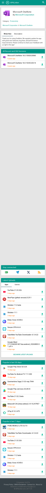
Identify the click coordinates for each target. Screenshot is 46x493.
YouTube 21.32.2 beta (15, 396)
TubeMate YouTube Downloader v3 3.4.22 (22, 335)
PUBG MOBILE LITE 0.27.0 (17, 426)
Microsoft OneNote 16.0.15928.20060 (21, 56)
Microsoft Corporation (24, 15)
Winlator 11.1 (12, 313)
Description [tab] (18, 34)
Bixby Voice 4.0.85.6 (15, 320)
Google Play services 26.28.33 (18, 389)
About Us (39, 484)
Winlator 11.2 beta (14, 305)
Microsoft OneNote (26, 25)
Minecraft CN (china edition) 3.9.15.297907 (23, 404)
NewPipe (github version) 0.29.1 (19, 298)
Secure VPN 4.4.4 (14, 327)
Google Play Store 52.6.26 (17, 367)
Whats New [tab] (7, 34)
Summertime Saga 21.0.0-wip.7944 (20, 382)
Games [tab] (17, 284)
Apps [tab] (6, 284)
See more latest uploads (23, 354)
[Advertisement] (23, 167)
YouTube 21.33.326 (14, 290)
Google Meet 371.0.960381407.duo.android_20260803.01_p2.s (23, 344)
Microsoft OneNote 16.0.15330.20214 (21, 63)
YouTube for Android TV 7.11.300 (19, 374)
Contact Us (31, 484)
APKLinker (14, 2)
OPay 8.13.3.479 (13, 411)
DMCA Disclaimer (20, 484)
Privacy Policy (8, 484)
